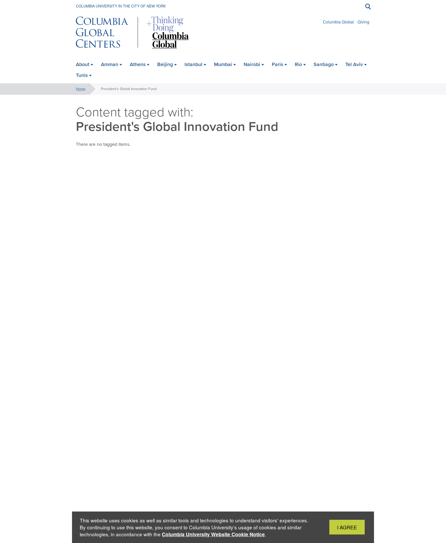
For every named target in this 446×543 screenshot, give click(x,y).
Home (80, 89)
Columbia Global (338, 22)
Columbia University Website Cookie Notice (213, 534)
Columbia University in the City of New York (121, 6)
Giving (363, 22)
